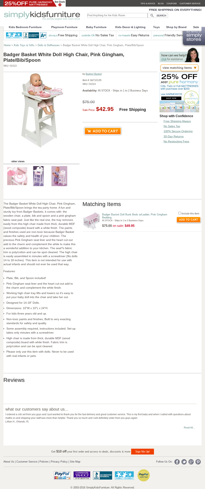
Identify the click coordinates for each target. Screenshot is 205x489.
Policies (44, 461)
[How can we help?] (179, 61)
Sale (196, 27)
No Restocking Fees (176, 141)
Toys (156, 27)
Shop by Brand (176, 27)
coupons (172, 3)
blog (161, 3)
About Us (8, 461)
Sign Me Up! (142, 451)
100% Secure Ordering (178, 131)
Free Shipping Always (177, 121)
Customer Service (26, 461)
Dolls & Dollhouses (49, 45)
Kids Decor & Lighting (130, 27)
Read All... (189, 427)
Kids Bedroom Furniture (25, 27)
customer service (190, 3)
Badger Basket (94, 74)
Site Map (75, 461)
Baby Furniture (96, 27)
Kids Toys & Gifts (24, 45)
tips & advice (148, 3)
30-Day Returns (174, 136)
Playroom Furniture (64, 27)
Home (7, 45)
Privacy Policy (59, 461)
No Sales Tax (172, 126)
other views (18, 161)
